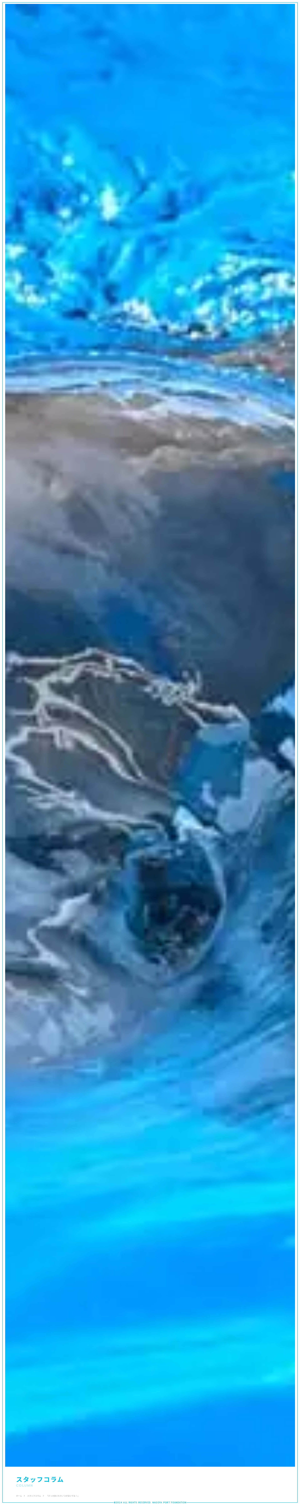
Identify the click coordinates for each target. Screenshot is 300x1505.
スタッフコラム (34, 1495)
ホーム (19, 1495)
